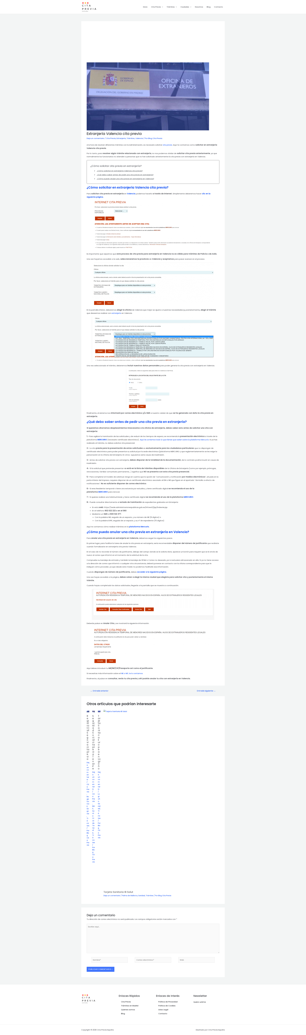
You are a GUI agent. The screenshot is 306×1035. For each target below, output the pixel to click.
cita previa (167, 145)
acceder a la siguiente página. (152, 572)
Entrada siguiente (206, 691)
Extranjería (121, 138)
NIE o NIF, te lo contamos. (132, 673)
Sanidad (99, 806)
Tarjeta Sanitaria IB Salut (118, 892)
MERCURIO (102, 439)
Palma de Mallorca (129, 895)
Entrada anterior (99, 691)
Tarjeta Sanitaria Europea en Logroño (99, 742)
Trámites (171, 7)
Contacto (218, 7)
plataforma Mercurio (139, 526)
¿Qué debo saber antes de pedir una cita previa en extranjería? (125, 174)
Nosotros (199, 7)
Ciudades (184, 7)
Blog (208, 7)
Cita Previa (156, 7)
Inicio (145, 7)
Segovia (88, 811)
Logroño (99, 797)
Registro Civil (88, 801)
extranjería (117, 313)
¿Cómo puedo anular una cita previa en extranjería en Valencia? (125, 178)
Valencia (139, 138)
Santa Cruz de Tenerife (93, 822)
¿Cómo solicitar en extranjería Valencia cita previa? (120, 171)
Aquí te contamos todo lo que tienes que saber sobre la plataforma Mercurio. (175, 439)
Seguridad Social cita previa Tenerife (93, 742)
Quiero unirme (199, 1002)
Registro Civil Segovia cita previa (88, 737)
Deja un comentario (95, 138)
